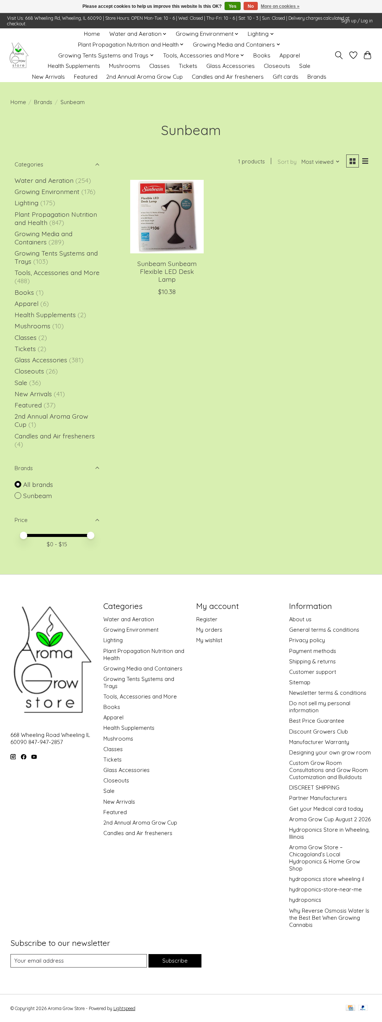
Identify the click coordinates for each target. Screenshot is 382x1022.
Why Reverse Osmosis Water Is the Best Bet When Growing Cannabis (329, 917)
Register (206, 619)
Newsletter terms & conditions (327, 692)
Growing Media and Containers (43, 237)
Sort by (287, 161)
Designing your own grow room (330, 752)
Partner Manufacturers (318, 797)
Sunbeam (37, 495)
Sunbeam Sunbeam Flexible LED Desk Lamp (167, 271)
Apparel (289, 55)
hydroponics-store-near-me (325, 889)
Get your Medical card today (326, 808)
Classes (159, 65)
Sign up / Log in (357, 21)
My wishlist (209, 640)
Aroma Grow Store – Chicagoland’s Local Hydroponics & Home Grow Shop (324, 858)
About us (300, 619)
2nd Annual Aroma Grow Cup (144, 76)
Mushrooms (124, 65)
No (251, 6)
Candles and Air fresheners (228, 76)
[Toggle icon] (338, 55)
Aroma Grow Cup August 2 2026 (330, 819)
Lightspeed (124, 1008)
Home (92, 33)
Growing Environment (47, 191)
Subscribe (175, 960)
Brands (316, 76)
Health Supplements (74, 65)
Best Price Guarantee (316, 720)
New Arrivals (48, 76)
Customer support (312, 671)
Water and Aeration (44, 180)
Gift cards (285, 76)
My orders (209, 629)
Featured (85, 76)
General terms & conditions (324, 629)
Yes (233, 6)
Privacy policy (307, 640)
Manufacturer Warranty (319, 742)
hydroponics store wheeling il (326, 878)
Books (261, 55)
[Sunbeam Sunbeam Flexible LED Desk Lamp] (167, 216)
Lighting (27, 203)
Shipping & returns (312, 661)
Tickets (188, 65)
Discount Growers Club (318, 731)
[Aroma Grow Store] (19, 55)
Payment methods (312, 650)
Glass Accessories (230, 65)
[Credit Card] (350, 1008)
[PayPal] (363, 1008)
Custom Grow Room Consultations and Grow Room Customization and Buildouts (328, 770)
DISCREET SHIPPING (314, 787)
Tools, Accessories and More (57, 272)
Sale (304, 65)
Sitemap (299, 682)
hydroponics (305, 899)
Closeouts (277, 65)
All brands (38, 484)
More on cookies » (280, 6)
